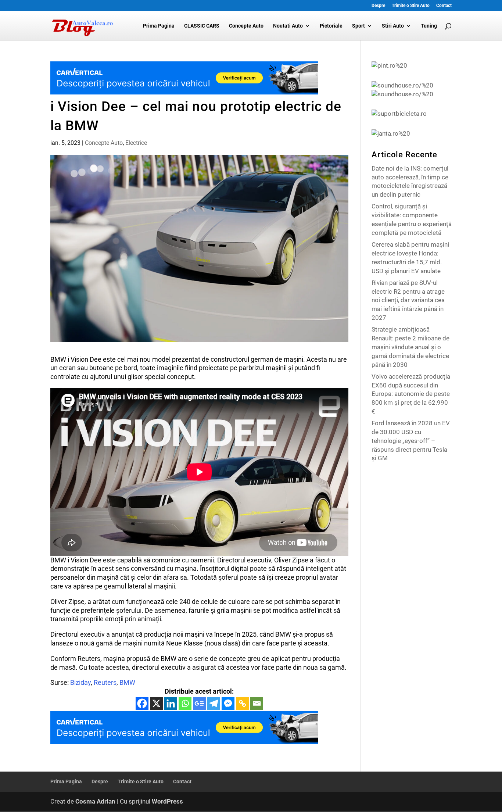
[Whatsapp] (185, 703)
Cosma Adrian (95, 801)
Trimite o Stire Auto (411, 5)
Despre (378, 5)
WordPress (167, 801)
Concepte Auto (246, 26)
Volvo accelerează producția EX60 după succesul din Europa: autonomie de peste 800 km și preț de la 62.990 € (411, 394)
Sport (358, 26)
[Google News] (199, 703)
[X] (156, 703)
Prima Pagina (159, 26)
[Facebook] (142, 703)
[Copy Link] (242, 703)
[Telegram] (213, 703)
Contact (444, 5)
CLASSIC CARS (201, 26)
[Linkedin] (170, 703)
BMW (127, 682)
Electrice (136, 142)
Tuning (429, 26)
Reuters (105, 682)
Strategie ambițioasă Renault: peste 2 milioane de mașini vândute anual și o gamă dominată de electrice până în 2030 (410, 347)
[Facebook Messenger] (228, 703)
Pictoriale (331, 26)
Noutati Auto (288, 26)
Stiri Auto (393, 26)
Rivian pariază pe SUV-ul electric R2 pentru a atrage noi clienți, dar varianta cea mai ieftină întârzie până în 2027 (408, 300)
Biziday (80, 682)
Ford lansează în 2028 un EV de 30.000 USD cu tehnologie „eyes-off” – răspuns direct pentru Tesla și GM (411, 440)
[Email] (256, 703)
